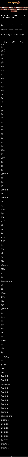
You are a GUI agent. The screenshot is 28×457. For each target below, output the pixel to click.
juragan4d (2, 134)
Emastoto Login (3, 238)
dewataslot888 (2, 295)
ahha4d (2, 263)
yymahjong (2, 272)
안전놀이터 (2, 242)
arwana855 (2, 86)
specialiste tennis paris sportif (4, 208)
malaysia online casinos (3, 340)
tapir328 (2, 182)
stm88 (2, 218)
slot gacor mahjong (3, 51)
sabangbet (2, 331)
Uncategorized (13, 19)
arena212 (2, 121)
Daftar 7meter (2, 250)
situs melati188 (2, 210)
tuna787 (2, 103)
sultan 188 (2, 71)
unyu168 (2, 316)
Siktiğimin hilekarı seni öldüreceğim (5, 422)
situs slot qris (2, 249)
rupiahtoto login (3, 252)
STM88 (2, 158)
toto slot (2, 65)
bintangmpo (2, 256)
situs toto (2, 67)
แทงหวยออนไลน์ (3, 220)
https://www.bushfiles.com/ (4, 293)
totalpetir (2, 288)
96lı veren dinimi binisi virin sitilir (4, 173)
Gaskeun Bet (2, 348)
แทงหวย (2, 46)
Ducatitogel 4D (2, 213)
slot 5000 (2, 228)
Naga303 (2, 245)
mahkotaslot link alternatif (4, 200)
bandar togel (2, 137)
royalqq (2, 270)
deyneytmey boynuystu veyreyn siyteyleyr (5, 343)
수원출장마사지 (3, 267)
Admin (3, 19)
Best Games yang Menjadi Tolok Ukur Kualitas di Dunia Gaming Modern (22, 41)
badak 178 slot (2, 127)
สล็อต (1, 93)
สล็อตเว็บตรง (2, 47)
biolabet (2, 246)
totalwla (2, 287)
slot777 (2, 313)
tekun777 (2, 344)
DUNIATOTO (2, 283)
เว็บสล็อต (2, 61)
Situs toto (2, 226)
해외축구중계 (2, 372)
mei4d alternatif (3, 209)
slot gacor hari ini (3, 214)
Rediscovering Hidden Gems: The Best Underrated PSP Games (5, 41)
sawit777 (2, 347)
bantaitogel (2, 54)
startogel (2, 300)
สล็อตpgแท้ (2, 78)
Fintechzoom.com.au (3, 140)
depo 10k (2, 280)
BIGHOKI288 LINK (3, 240)
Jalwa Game (2, 241)
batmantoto (2, 315)
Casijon (2, 77)
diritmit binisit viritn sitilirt (4, 356)
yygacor (2, 284)
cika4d (2, 329)
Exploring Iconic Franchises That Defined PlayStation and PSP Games (14, 41)
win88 (2, 332)
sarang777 (2, 275)
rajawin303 (2, 304)
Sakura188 (2, 328)
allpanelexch (2, 262)
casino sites (2, 279)
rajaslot (2, 361)
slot (1, 82)
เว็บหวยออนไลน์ (3, 49)
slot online (2, 341)
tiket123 (2, 274)
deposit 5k (2, 81)
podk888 (2, 111)
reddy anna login (3, 269)
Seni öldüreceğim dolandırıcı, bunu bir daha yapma (6, 281)
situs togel (2, 50)
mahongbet (2, 62)
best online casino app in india (4, 265)
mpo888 (2, 305)
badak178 (2, 98)
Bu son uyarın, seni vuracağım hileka (5, 418)
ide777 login (2, 217)
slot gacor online (3, 353)
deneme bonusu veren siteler (4, 333)
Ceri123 (2, 132)
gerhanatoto (2, 201)
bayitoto (2, 53)
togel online (2, 145)
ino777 (2, 205)
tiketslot (2, 360)
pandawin (2, 253)
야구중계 (2, 277)
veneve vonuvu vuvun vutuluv (4, 355)
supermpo (2, 254)
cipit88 (2, 55)
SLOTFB (2, 260)
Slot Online (2, 373)
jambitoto (2, 327)
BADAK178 (2, 90)
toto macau (2, 122)
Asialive (2, 352)
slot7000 (2, 264)
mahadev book (2, 261)
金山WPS (2, 154)
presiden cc (2, 365)
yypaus (2, 289)
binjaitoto (2, 248)
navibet (2, 152)
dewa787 (2, 101)
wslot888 (2, 312)
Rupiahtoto (2, 299)
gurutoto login (2, 135)
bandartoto (2, 276)
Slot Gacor (2, 164)
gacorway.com (2, 141)
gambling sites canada (3, 266)
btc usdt (2, 204)
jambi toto (2, 321)
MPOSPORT (2, 301)
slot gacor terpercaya (3, 364)
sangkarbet (2, 59)
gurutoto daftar (3, 150)
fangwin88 (2, 97)
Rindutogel (2, 291)
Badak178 (2, 129)
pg (1, 273)
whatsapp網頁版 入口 (3, 157)
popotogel (2, 63)
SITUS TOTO (2, 216)
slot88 (2, 58)
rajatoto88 (2, 236)
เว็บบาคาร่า (2, 110)
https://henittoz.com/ (3, 311)
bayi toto (2, 69)
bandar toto (2, 212)
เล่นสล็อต (2, 107)
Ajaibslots (2, 349)
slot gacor (2, 73)
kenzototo (2, 244)
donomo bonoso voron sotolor (4, 359)
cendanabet (2, 367)
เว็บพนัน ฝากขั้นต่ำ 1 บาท (3, 75)
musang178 (2, 123)
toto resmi (2, 202)
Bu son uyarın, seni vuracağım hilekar (5, 442)
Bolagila (2, 351)
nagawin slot (2, 324)
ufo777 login (2, 271)
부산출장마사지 (3, 268)
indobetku (2, 292)
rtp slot (2, 337)
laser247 (2, 258)
